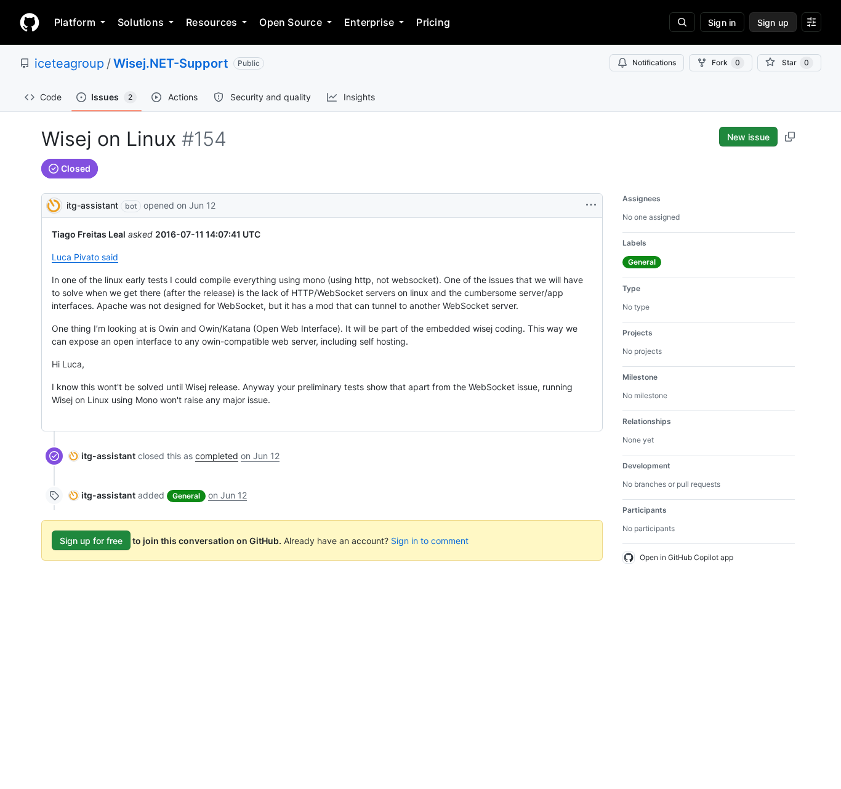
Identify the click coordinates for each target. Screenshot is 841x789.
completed (216, 456)
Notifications (654, 62)
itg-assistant (92, 205)
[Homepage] (29, 22)
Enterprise (369, 22)
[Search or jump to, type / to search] (682, 22)
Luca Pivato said (85, 257)
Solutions (141, 22)
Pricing (433, 22)
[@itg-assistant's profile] (54, 204)
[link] (102, 455)
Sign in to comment (430, 540)
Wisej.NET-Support (170, 63)
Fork (726, 62)
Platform (74, 22)
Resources (211, 22)
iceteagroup (69, 63)
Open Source (290, 22)
